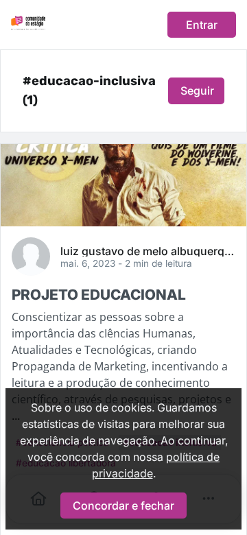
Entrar (201, 25)
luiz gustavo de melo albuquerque (147, 250)
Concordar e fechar (123, 505)
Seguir (197, 90)
